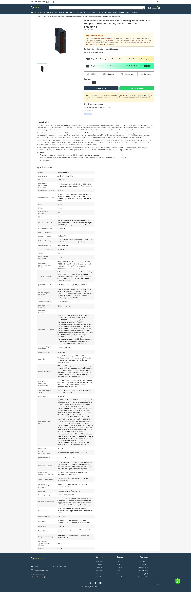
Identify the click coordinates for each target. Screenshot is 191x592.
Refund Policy (143, 571)
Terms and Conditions (146, 577)
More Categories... (102, 577)
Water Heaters (123, 12)
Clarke (119, 571)
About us (142, 561)
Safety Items (112, 12)
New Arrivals (59, 12)
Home (40, 16)
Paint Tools (99, 571)
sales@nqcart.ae (55, 2)
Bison (119, 574)
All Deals (50, 12)
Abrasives (99, 564)
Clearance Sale (101, 12)
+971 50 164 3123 (39, 2)
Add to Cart (101, 88)
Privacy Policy (143, 567)
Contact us (142, 564)
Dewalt (119, 561)
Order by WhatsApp (137, 88)
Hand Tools (99, 561)
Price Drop (91, 12)
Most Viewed (80, 12)
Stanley (119, 567)
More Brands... (122, 577)
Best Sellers (70, 12)
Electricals (134, 12)
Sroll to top (156, 584)
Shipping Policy (144, 574)
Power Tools (100, 574)
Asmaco (120, 564)
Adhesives (99, 567)
